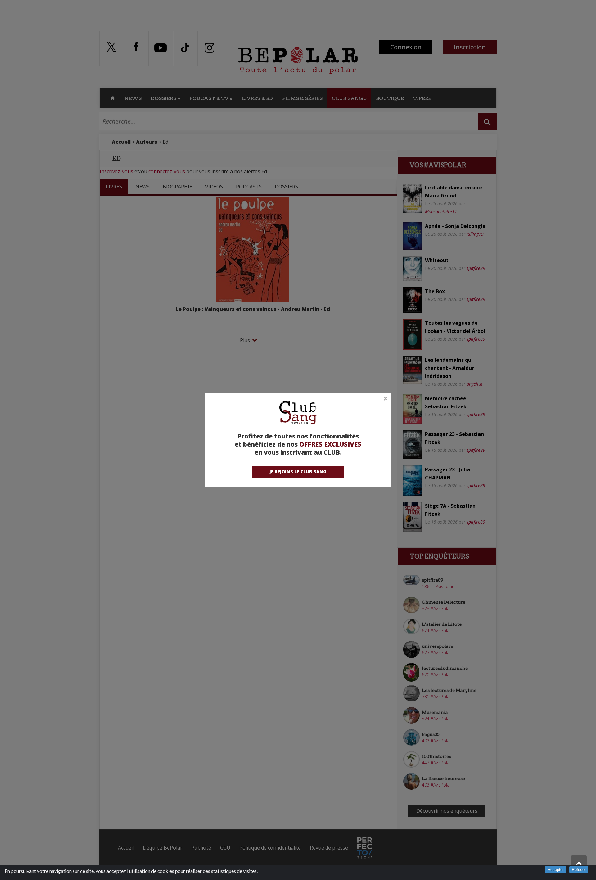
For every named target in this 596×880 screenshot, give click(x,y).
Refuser (579, 869)
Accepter (556, 869)
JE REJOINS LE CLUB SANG (298, 471)
